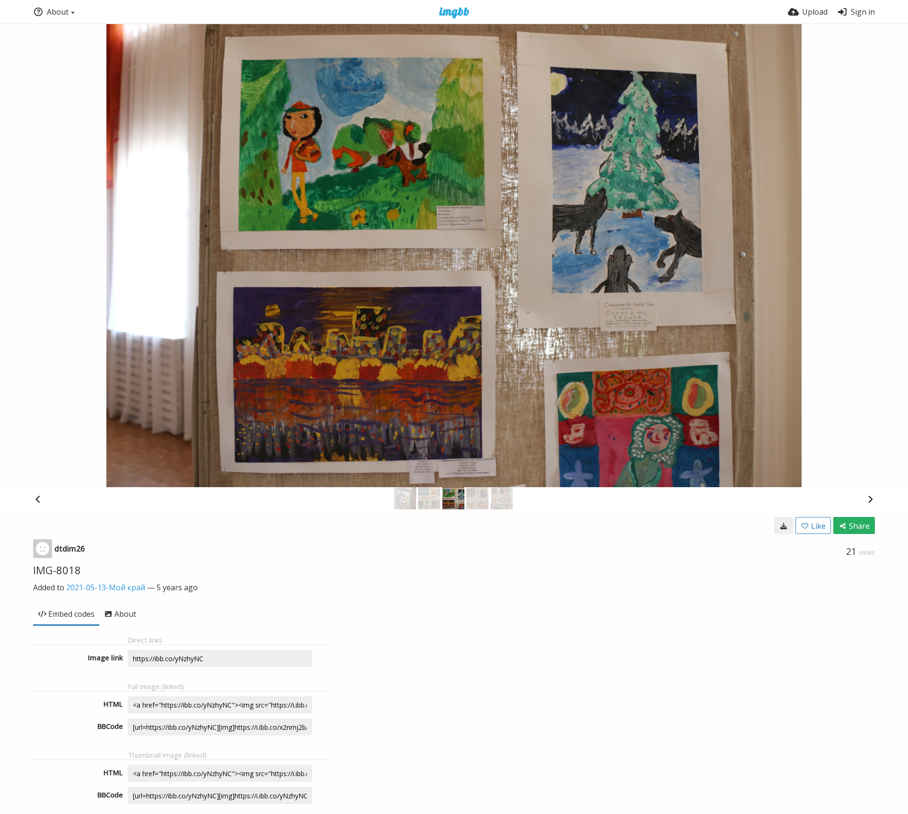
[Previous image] (37, 499)
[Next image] (870, 499)
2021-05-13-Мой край (105, 587)
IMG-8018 (57, 570)
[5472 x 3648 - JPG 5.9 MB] (783, 525)
